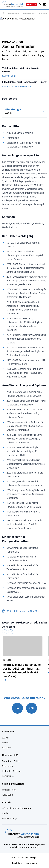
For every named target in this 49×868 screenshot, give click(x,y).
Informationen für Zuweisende (16, 808)
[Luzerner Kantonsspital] (22, 833)
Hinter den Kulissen (11, 771)
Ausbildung (7, 794)
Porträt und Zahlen (11, 761)
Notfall (32, 4)
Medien (5, 813)
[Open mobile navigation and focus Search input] (40, 4)
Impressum (31, 863)
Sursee (5, 742)
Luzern (5, 737)
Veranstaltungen (10, 818)
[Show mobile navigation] (44, 4)
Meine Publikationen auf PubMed (23, 611)
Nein (32, 708)
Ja (17, 708)
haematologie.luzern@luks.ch (16, 87)
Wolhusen (7, 747)
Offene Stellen (9, 790)
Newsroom (7, 766)
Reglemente (8, 776)
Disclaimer (17, 863)
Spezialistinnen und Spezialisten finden (21, 13)
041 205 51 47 (9, 76)
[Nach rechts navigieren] (10, 631)
